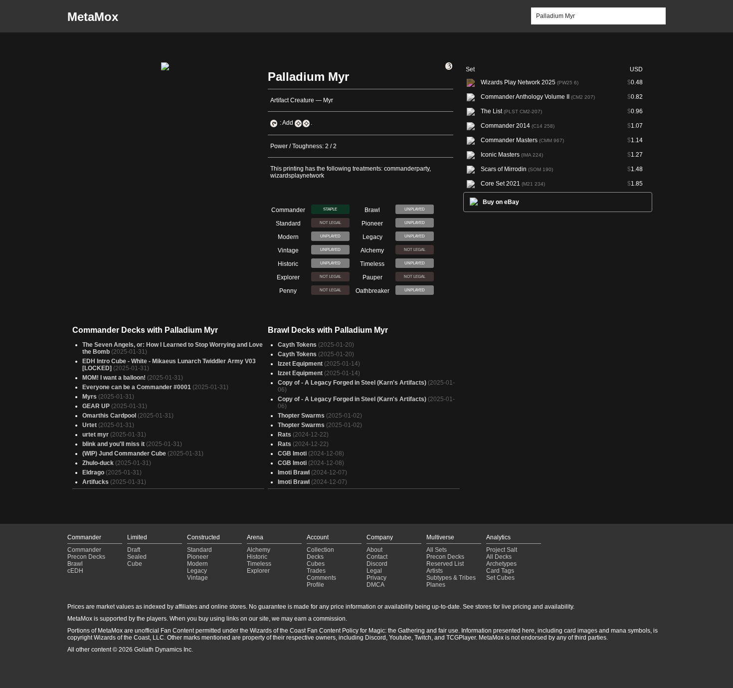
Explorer (258, 570)
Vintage (197, 577)
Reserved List (445, 563)
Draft (133, 549)
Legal (374, 570)
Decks (315, 556)
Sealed (137, 556)
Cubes (316, 563)
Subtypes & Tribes (451, 577)
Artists (434, 570)
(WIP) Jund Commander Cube (124, 453)
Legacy (197, 570)
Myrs (89, 396)
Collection (320, 549)
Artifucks (95, 481)
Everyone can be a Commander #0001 (136, 387)
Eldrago (93, 472)
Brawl (75, 563)
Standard (199, 549)
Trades (316, 570)
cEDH (75, 570)
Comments (321, 577)
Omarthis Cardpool (109, 415)
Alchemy (258, 549)
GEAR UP (96, 406)
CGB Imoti (292, 453)
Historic (257, 556)
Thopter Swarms (301, 415)
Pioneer (197, 556)
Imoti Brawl (294, 472)
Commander (84, 549)
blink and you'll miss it (113, 444)
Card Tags (500, 570)
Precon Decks (86, 556)
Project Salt (501, 549)
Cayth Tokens (297, 344)
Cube (134, 563)
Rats (284, 434)
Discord (376, 563)
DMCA (375, 584)
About (374, 549)
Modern (197, 563)
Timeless (259, 563)
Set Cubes (500, 577)
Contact (376, 556)
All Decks (499, 556)
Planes (435, 584)
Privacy (376, 577)
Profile (315, 584)
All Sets (436, 549)
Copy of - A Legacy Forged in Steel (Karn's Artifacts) (352, 382)
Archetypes (501, 563)
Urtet (89, 425)
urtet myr (95, 434)
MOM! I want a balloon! (114, 377)
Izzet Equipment (300, 363)
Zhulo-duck (98, 462)
